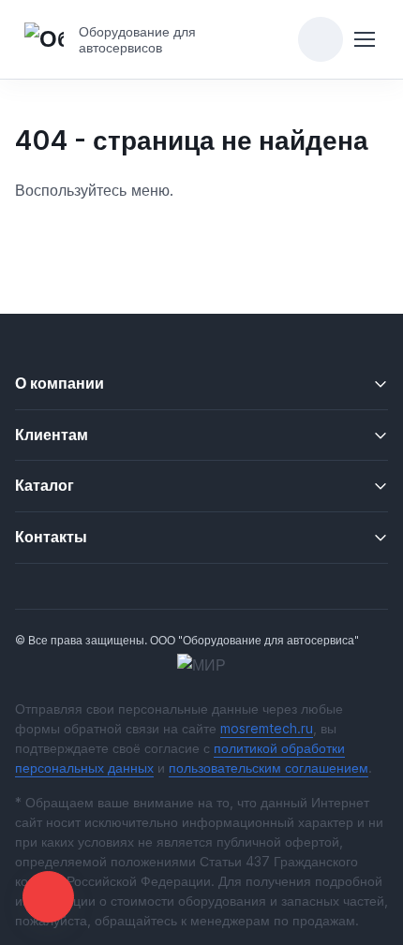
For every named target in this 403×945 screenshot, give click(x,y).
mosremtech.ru (266, 728)
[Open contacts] (48, 897)
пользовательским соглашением (268, 767)
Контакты (51, 536)
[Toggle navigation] (365, 39)
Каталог (44, 485)
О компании (59, 383)
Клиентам (51, 434)
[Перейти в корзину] (320, 39)
